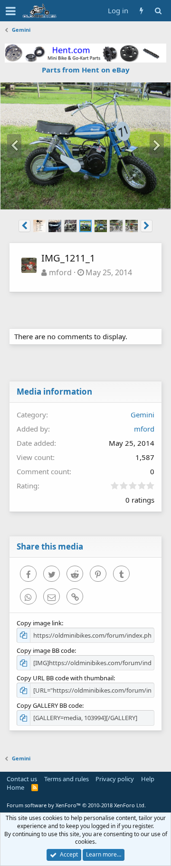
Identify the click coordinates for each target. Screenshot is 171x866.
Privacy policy (114, 779)
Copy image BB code (46, 650)
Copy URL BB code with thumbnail (65, 678)
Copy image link (39, 623)
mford (60, 272)
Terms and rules (66, 779)
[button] (10, 10)
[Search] (158, 10)
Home (15, 787)
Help (147, 779)
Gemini (142, 414)
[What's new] (141, 10)
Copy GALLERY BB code (49, 705)
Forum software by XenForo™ (76, 805)
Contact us (22, 779)
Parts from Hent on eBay (86, 69)
